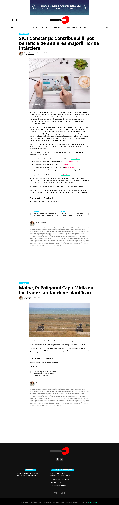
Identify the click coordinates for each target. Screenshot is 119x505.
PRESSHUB (60, 497)
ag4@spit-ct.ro (69, 167)
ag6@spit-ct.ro (65, 175)
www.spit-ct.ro (75, 182)
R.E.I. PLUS (70, 497)
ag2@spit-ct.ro (73, 161)
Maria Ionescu (30, 54)
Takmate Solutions (93, 502)
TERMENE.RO (49, 497)
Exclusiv (48, 27)
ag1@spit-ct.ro (75, 159)
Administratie (57, 27)
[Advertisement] (59, 261)
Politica (67, 27)
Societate (75, 27)
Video (41, 27)
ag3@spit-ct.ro (68, 164)
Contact (83, 27)
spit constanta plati (46, 207)
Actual (35, 27)
